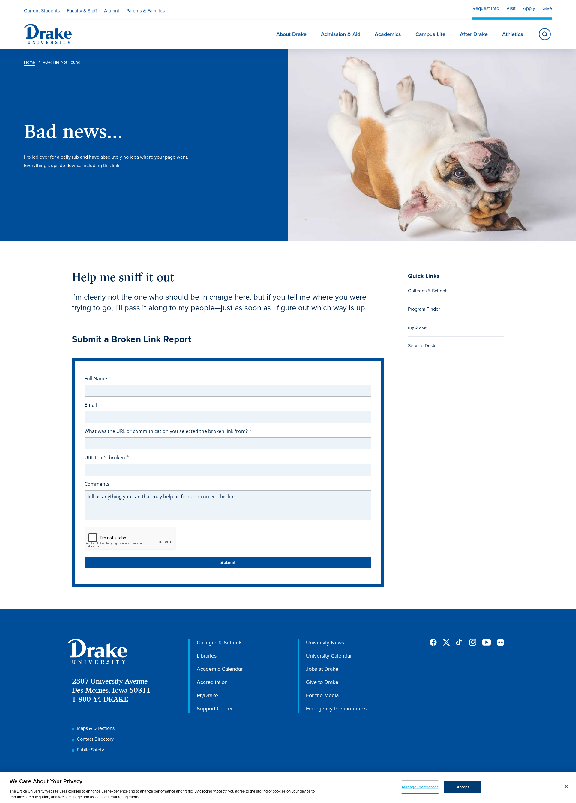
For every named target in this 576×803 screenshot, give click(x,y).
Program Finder (424, 309)
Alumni (111, 10)
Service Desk (421, 345)
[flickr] (500, 642)
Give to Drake (322, 682)
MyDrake (207, 695)
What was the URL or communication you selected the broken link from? (167, 431)
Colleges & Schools (428, 290)
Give (547, 8)
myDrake (417, 327)
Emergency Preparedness (336, 708)
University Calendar (329, 656)
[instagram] (472, 642)
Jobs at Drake (322, 669)
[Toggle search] (545, 34)
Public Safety (90, 749)
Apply (529, 8)
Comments (97, 484)
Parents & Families (145, 10)
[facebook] (433, 642)
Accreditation (212, 682)
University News (325, 642)
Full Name (96, 378)
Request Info (485, 8)
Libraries (207, 656)
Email (91, 405)
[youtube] (486, 643)
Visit (511, 8)
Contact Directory (95, 739)
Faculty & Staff (82, 10)
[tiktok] (459, 642)
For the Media (322, 695)
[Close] (566, 786)
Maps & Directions (96, 728)
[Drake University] (48, 34)
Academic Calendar (220, 669)
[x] (446, 642)
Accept (463, 787)
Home (29, 62)
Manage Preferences (420, 787)
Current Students (42, 10)
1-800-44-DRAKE (100, 699)
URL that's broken (105, 457)
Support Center (215, 708)
